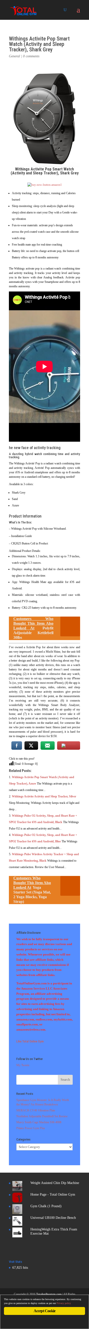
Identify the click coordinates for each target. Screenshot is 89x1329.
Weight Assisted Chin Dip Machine (54, 1183)
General (14, 56)
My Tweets (22, 1065)
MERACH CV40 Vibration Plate (35, 1110)
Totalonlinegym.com (49, 1294)
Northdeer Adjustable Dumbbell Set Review (42, 1116)
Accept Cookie (45, 1311)
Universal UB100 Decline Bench (53, 1218)
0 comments (31, 56)
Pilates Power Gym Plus (30, 1128)
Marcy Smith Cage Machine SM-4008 (38, 1122)
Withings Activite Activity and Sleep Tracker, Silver (44, 796)
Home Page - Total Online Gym (52, 1194)
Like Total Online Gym (30, 1041)
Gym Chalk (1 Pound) (46, 1206)
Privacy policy (64, 1303)
